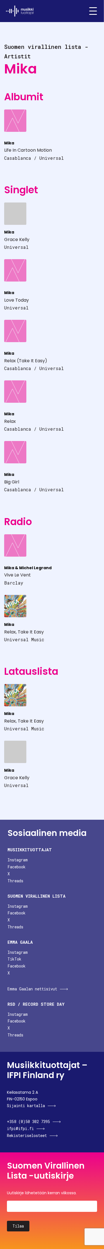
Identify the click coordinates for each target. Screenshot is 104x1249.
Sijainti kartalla (26, 1105)
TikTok (14, 959)
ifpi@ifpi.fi (20, 1128)
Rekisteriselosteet (27, 1135)
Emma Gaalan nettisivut (32, 988)
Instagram (17, 859)
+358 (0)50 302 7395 (28, 1121)
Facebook (16, 866)
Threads (15, 880)
